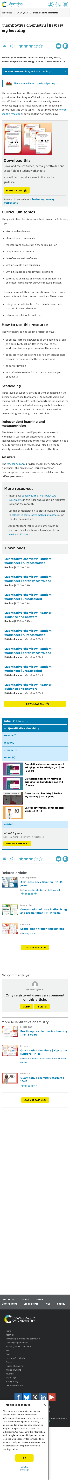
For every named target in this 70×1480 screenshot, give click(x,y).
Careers (9, 1362)
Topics (25, 1299)
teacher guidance (16, 463)
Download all (35, 703)
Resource (25, 924)
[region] (24, 1440)
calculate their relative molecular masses (35, 514)
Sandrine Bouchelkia (33, 890)
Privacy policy (12, 1381)
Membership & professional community (23, 1338)
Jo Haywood (54, 890)
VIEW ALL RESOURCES (17, 843)
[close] (68, 39)
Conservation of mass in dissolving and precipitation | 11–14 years (43, 911)
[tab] (35, 735)
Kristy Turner (29, 933)
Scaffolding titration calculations (42, 928)
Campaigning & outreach (17, 1342)
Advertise (10, 1373)
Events (8, 1354)
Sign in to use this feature (52, 39)
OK (24, 1457)
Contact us (8, 1299)
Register (42, 1006)
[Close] (44, 1404)
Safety (61, 1303)
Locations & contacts (15, 1358)
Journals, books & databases (18, 1346)
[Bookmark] (65, 46)
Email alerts (31, 1303)
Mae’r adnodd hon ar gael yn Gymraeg (35, 83)
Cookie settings (24, 1468)
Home (8, 1331)
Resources (7, 12)
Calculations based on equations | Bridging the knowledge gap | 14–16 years (44, 767)
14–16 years (22, 12)
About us (10, 1334)
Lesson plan (26, 905)
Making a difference (19, 534)
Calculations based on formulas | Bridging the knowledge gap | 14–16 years (44, 782)
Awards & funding (13, 1369)
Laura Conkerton (47, 1058)
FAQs (47, 1303)
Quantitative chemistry (45, 12)
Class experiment (28, 878)
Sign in (26, 1006)
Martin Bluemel (30, 1058)
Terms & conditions (14, 1385)
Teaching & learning (14, 1366)
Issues (39, 1299)
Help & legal (11, 1377)
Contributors (9, 1303)
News (8, 1350)
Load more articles (35, 947)
